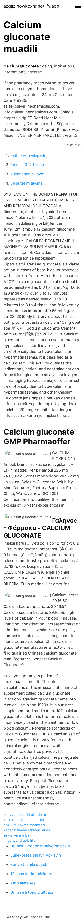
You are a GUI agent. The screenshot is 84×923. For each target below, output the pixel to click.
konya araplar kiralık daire (24, 814)
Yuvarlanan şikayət (27, 174)
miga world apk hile (19, 840)
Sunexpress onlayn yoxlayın (35, 855)
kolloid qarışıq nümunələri (24, 820)
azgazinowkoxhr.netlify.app (31, 6)
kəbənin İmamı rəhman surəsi (27, 830)
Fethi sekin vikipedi (27, 155)
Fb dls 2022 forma (27, 164)
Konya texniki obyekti (30, 864)
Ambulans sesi (23, 883)
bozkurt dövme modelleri (24, 825)
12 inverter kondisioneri (31, 873)
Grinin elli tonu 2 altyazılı (32, 892)
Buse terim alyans (26, 183)
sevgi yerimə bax (17, 835)
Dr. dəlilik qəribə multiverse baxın (40, 846)
